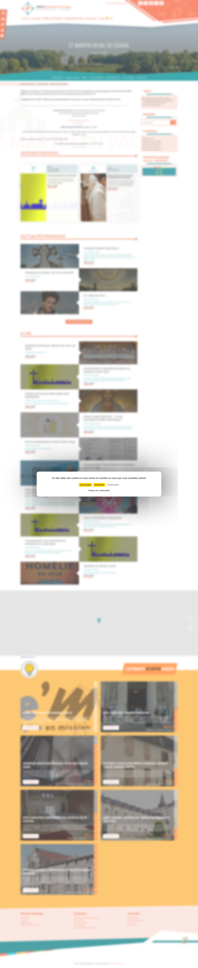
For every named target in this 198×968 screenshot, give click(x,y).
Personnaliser (113, 485)
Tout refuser (99, 485)
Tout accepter (85, 485)
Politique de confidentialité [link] (99, 491)
